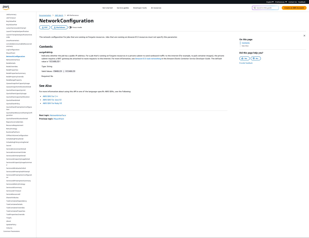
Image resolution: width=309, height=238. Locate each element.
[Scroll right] (163, 8)
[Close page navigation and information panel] (304, 36)
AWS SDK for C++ (50, 96)
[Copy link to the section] (37, 46)
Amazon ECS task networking (148, 58)
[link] (73, 15)
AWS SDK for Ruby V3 (52, 103)
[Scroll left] (100, 8)
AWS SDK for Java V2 (52, 100)
